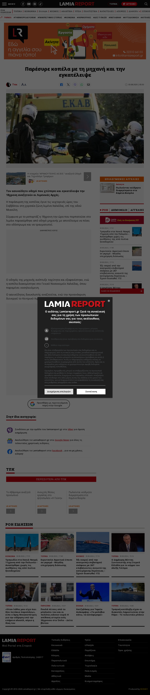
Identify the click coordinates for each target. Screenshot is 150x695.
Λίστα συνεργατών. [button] (75, 366)
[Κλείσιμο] (109, 301)
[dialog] (75, 347)
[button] (75, 345)
